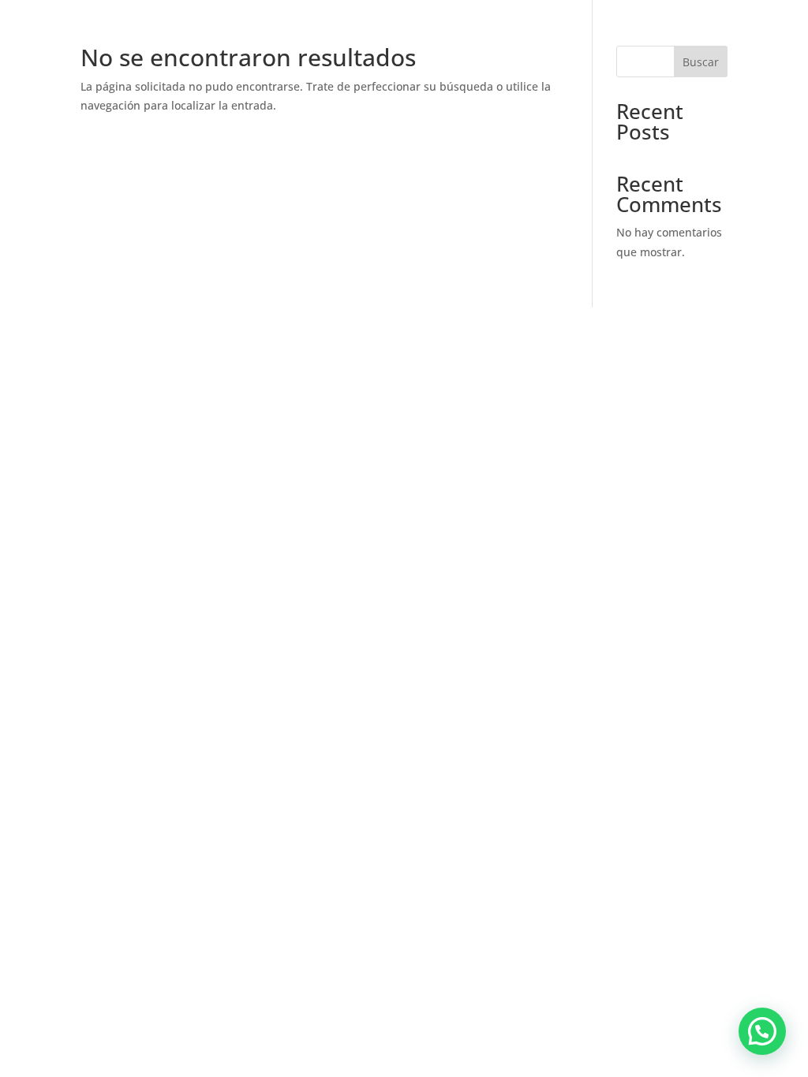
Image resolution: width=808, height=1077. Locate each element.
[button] (762, 1031)
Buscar (701, 61)
